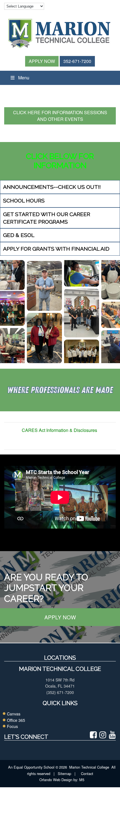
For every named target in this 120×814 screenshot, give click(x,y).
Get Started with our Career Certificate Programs (46, 218)
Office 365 (16, 720)
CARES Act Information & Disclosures (60, 430)
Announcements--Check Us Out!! (52, 187)
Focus (12, 726)
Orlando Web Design (54, 779)
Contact (87, 773)
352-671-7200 (77, 61)
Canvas (13, 714)
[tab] (60, 187)
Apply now (60, 617)
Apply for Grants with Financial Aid (56, 249)
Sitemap (64, 773)
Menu (23, 77)
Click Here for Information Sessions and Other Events (60, 115)
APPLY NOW (42, 61)
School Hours (24, 200)
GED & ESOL (18, 235)
